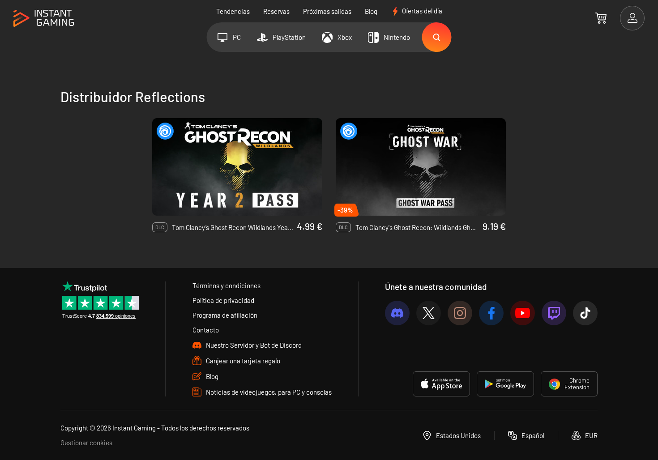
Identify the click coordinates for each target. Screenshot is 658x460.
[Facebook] (491, 313)
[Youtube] (522, 313)
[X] (428, 313)
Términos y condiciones (226, 285)
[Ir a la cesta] (601, 18)
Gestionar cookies (86, 443)
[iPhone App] (441, 383)
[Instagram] (460, 313)
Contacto (205, 330)
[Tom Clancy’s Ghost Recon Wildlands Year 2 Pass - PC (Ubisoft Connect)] (237, 167)
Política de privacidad (223, 300)
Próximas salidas (327, 11)
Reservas (276, 11)
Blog (371, 11)
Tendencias (233, 11)
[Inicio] (43, 18)
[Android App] (505, 383)
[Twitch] (554, 313)
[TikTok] (585, 313)
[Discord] (397, 313)
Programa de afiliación (224, 315)
